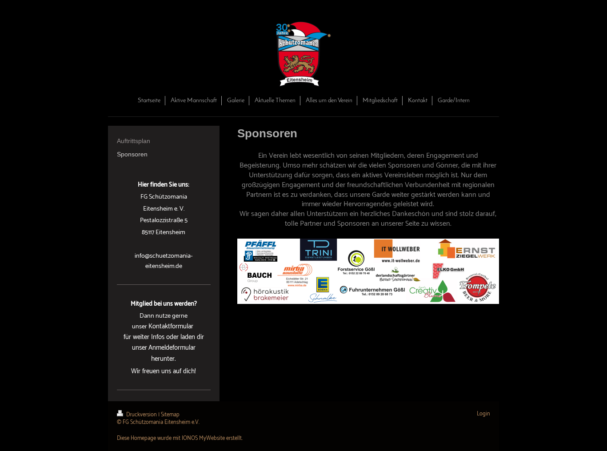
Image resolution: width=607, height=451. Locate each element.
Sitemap (170, 414)
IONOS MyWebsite (203, 438)
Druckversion (141, 414)
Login (483, 414)
